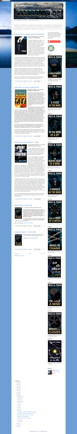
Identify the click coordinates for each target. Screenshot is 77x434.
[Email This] (34, 81)
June (19, 405)
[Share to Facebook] (38, 81)
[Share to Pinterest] (39, 81)
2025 (18, 384)
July (18, 404)
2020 (18, 392)
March (19, 410)
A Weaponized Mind (47, 27)
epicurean (38, 431)
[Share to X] (37, 81)
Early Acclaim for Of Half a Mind (23, 205)
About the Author (34, 28)
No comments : (30, 81)
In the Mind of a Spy (29, 27)
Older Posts (43, 253)
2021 (18, 390)
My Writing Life (17, 25)
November (20, 398)
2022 (18, 389)
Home (30, 253)
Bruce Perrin (56, 370)
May (18, 407)
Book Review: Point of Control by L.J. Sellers (26, 142)
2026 (18, 382)
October (19, 399)
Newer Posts (17, 253)
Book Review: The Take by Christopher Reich (26, 87)
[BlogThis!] (35, 81)
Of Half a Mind (24, 25)
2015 (18, 426)
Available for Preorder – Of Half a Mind (25, 232)
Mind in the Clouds (31, 25)
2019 (18, 393)
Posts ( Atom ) (21, 255)
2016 (18, 425)
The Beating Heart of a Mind (20, 27)
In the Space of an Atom (56, 27)
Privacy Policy (41, 28)
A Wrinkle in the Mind (58, 25)
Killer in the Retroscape (19, 28)
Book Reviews (27, 28)
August (19, 402)
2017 (18, 423)
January (19, 421)
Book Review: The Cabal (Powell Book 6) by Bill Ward (29, 34)
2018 (18, 395)
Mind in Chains (39, 25)
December (20, 396)
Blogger (46, 431)
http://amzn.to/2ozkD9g (32, 238)
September (20, 401)
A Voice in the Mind (38, 27)
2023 (18, 387)
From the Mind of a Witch (48, 25)
